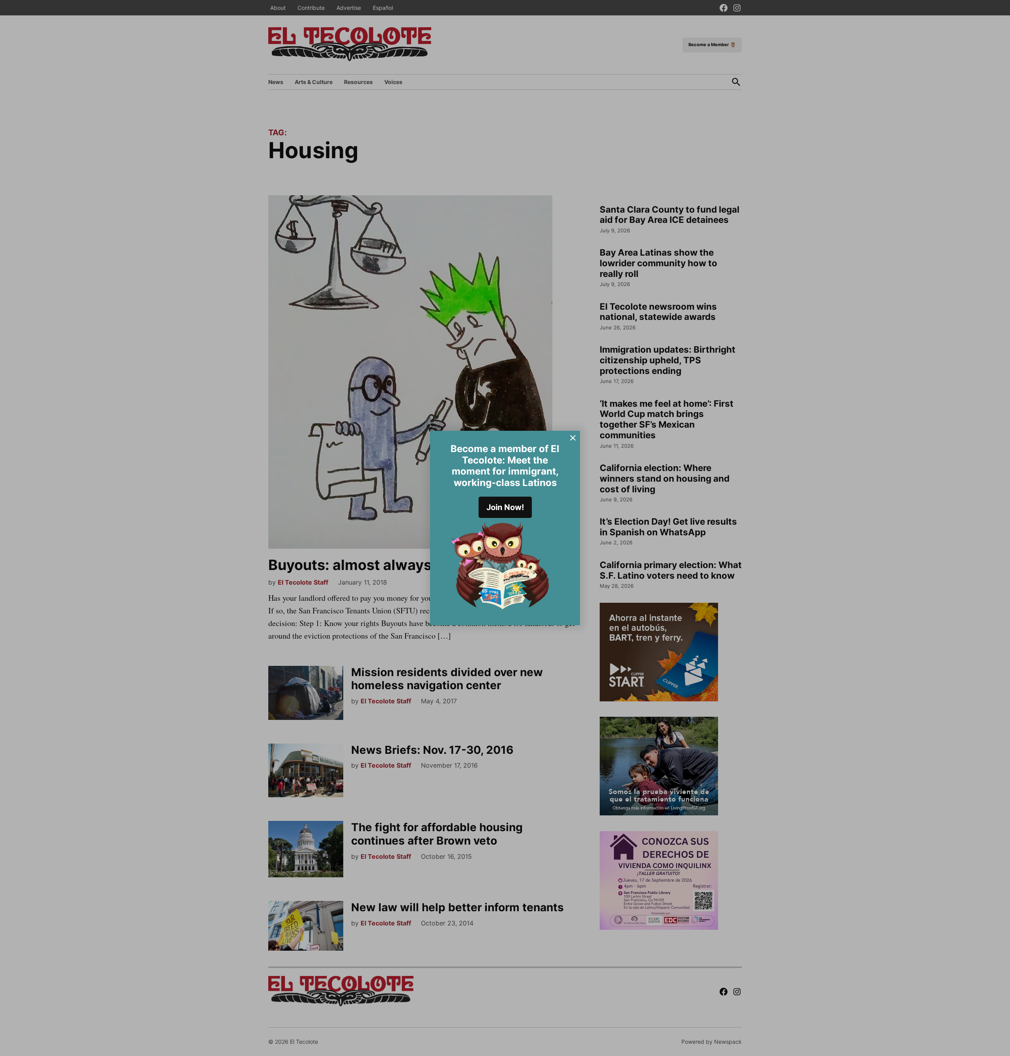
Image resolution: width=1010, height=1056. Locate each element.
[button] (505, 528)
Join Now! (505, 507)
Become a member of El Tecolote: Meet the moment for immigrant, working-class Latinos (505, 465)
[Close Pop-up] (573, 438)
